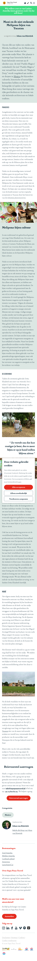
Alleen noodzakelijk (18, 493)
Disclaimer (6, 937)
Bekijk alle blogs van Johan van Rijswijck (22, 831)
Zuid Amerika (7, 852)
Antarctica (6, 861)
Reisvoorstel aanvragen (18, 798)
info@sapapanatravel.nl (15, 788)
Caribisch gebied (8, 858)
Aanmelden (9, 916)
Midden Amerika (8, 855)
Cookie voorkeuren (9, 940)
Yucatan (5, 731)
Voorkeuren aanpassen (18, 499)
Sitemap (14, 937)
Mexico (17, 76)
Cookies (21, 937)
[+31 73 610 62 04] (28, 2)
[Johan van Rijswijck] (6, 824)
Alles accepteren (18, 487)
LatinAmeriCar (7, 864)
